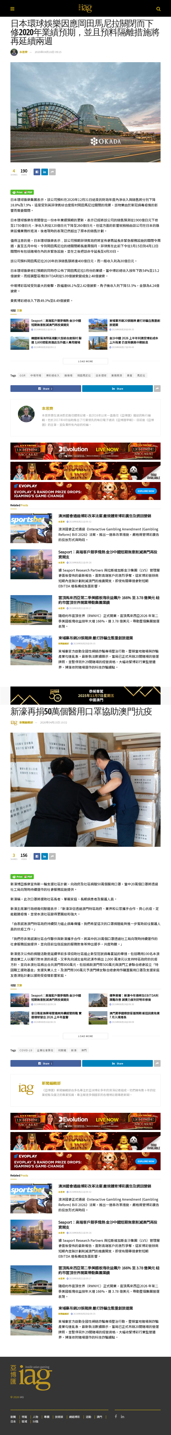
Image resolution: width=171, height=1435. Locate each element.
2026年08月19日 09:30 (122, 1004)
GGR (23, 375)
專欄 (46, 1417)
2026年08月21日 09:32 (80, 521)
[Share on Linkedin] (44, 172)
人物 (35, 1417)
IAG (22, 1397)
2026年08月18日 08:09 (122, 1022)
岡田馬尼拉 (84, 375)
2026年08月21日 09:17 (80, 608)
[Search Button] (158, 8)
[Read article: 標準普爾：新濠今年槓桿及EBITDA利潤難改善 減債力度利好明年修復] (98, 1000)
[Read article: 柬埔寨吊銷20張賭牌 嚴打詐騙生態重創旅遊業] (98, 325)
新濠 (74, 1050)
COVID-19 (26, 1050)
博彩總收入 (53, 375)
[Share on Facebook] (37, 172)
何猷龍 (62, 1050)
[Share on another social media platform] (52, 172)
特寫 (24, 1417)
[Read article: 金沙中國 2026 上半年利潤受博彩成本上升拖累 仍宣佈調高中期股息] (98, 343)
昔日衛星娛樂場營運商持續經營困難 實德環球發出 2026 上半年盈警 (56, 1015)
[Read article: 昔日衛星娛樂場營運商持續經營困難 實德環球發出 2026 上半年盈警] (19, 1018)
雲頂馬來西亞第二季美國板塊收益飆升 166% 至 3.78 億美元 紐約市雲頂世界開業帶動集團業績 (108, 600)
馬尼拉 (141, 375)
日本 (13, 1421)
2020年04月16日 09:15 (48, 52)
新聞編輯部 (63, 643)
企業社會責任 (45, 1050)
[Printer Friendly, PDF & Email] (22, 192)
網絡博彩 (74, 1417)
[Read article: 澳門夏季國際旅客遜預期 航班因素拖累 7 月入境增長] (98, 1018)
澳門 (84, 1050)
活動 (88, 1417)
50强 (35, 1421)
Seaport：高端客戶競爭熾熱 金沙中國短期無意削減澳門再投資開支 (56, 322)
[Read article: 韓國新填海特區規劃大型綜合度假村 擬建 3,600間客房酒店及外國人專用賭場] (19, 343)
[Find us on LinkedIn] (122, 1416)
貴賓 (129, 375)
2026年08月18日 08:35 (44, 1022)
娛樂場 (68, 375)
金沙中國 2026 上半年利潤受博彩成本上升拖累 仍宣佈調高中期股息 (133, 340)
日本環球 (101, 375)
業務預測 (116, 375)
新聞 (13, 1417)
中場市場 (35, 375)
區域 (24, 1421)
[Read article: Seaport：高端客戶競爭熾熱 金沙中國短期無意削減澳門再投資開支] (19, 325)
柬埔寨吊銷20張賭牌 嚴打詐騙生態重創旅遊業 (134, 322)
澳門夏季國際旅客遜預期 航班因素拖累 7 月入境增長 (134, 1015)
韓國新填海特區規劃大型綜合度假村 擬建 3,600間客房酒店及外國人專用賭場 (56, 340)
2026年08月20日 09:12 (44, 347)
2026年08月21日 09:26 (44, 329)
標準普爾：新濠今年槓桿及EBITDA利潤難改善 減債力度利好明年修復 (133, 997)
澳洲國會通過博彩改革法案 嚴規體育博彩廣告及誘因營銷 (104, 515)
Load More (85, 361)
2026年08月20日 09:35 (122, 329)
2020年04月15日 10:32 (53, 722)
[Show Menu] (12, 8)
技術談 (59, 1417)
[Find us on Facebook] (116, 1416)
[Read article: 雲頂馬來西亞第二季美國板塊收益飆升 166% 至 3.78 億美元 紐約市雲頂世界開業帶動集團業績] (31, 610)
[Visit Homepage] (85, 8)
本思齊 (23, 52)
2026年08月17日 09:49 (122, 347)
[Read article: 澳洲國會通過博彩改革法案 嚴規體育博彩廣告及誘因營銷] (31, 528)
